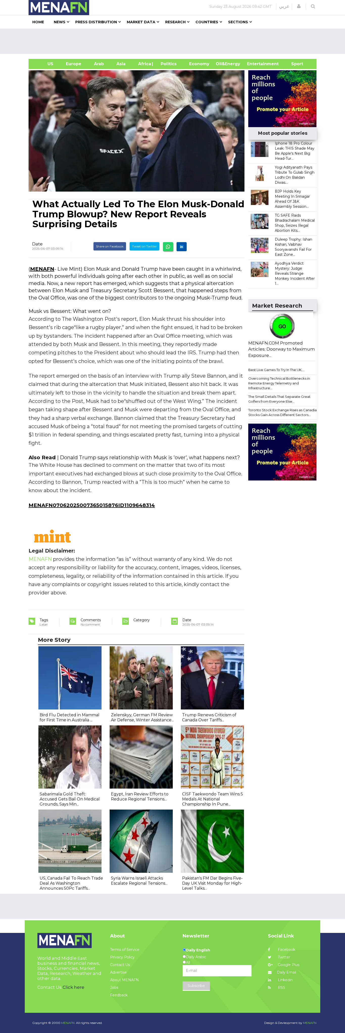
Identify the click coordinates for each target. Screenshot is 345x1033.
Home (38, 22)
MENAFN (42, 269)
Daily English (198, 950)
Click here (73, 987)
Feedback (119, 995)
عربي (284, 6)
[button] (299, 6)
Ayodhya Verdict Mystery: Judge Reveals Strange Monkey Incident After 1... (295, 273)
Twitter (283, 957)
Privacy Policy (122, 957)
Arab (99, 63)
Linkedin (285, 980)
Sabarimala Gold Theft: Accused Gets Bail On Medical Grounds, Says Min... (70, 799)
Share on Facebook (110, 246)
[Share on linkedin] (182, 246)
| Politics (167, 63)
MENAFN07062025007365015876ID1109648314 (92, 505)
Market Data (141, 22)
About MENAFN (124, 980)
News (59, 22)
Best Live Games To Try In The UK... (276, 370)
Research (175, 22)
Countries (206, 22)
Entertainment (255, 63)
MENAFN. (68, 1023)
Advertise (118, 972)
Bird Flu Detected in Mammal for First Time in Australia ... (70, 717)
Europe (74, 63)
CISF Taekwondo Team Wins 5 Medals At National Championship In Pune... (212, 799)
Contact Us (120, 964)
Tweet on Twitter (144, 246)
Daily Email (286, 972)
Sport (294, 63)
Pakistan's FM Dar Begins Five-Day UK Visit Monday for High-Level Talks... (212, 883)
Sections (238, 22)
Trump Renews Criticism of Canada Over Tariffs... (209, 717)
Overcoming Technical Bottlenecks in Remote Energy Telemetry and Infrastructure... (279, 383)
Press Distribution (96, 22)
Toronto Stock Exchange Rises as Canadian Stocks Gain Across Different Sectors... (283, 412)
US (44, 63)
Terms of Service (124, 949)
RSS (281, 987)
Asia (121, 63)
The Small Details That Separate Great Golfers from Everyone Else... (279, 399)
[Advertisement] (174, 41)
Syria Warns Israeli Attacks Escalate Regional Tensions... (139, 881)
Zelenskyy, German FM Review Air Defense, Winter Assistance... (142, 717)
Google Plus (288, 964)
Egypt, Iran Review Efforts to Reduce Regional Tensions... (139, 796)
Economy (199, 63)
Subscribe (196, 985)
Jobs (114, 987)
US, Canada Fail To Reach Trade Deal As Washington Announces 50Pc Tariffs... (71, 883)
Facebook (286, 949)
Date (37, 243)
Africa (144, 63)
